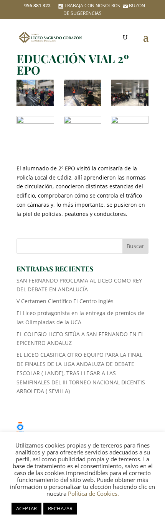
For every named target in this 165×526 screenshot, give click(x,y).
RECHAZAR (60, 508)
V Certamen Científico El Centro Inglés (65, 301)
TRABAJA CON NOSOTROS (92, 5)
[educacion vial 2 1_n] (35, 93)
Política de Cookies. (93, 493)
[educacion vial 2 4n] (35, 129)
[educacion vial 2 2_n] (82, 93)
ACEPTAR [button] (26, 508)
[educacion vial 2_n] (82, 129)
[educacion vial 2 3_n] (129, 93)
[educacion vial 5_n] (129, 129)
